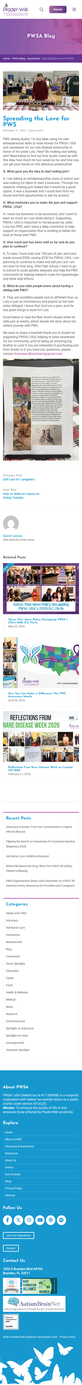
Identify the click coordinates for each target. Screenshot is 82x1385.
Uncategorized (15, 1042)
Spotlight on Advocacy (20, 1028)
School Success (15, 1021)
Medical (11, 999)
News (9, 1006)
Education (12, 970)
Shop (8, 1181)
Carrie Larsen (35, 130)
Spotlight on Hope (17, 1035)
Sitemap (10, 1195)
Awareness (33, 58)
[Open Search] (41, 9)
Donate (57, 9)
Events (9, 1167)
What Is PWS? (13, 1139)
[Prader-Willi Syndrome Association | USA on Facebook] (7, 1220)
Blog (9, 949)
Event (9, 985)
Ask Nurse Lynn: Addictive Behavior (27, 856)
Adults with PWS (16, 913)
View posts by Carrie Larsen (18, 539)
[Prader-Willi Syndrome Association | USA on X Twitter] (18, 1220)
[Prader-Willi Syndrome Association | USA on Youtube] (39, 1220)
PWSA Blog (18, 58)
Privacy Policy (13, 1188)
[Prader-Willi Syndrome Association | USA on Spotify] (61, 1220)
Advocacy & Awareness (19, 1146)
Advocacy (12, 920)
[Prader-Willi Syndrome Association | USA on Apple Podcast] (50, 1220)
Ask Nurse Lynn (15, 927)
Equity (10, 978)
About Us (10, 1160)
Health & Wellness (17, 992)
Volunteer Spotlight (18, 1050)
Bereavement (14, 942)
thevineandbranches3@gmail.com (38, 354)
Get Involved (12, 1174)
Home (6, 58)
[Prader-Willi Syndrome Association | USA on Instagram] (29, 1220)
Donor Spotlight (15, 963)
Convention (13, 956)
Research (12, 1014)
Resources (11, 1153)
